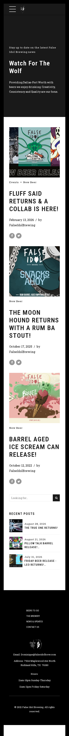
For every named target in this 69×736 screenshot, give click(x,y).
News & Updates (34, 621)
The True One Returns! (41, 527)
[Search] (56, 497)
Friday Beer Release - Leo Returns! (40, 562)
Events (14, 182)
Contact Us (32, 627)
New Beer (30, 182)
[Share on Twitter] (19, 236)
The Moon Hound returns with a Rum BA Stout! (34, 324)
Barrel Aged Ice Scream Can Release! (34, 447)
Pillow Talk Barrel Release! (38, 545)
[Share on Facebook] (12, 236)
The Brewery (33, 616)
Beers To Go (32, 610)
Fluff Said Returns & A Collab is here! (34, 201)
